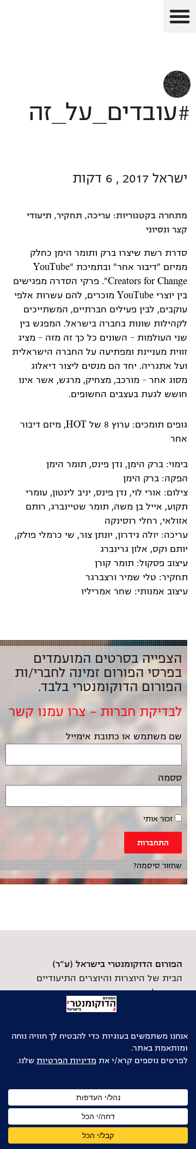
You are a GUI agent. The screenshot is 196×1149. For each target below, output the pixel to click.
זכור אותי (159, 819)
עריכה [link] (99, 216)
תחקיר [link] (69, 216)
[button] (179, 16)
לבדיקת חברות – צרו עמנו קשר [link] (95, 712)
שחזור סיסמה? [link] (157, 866)
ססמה (170, 778)
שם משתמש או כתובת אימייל (124, 737)
